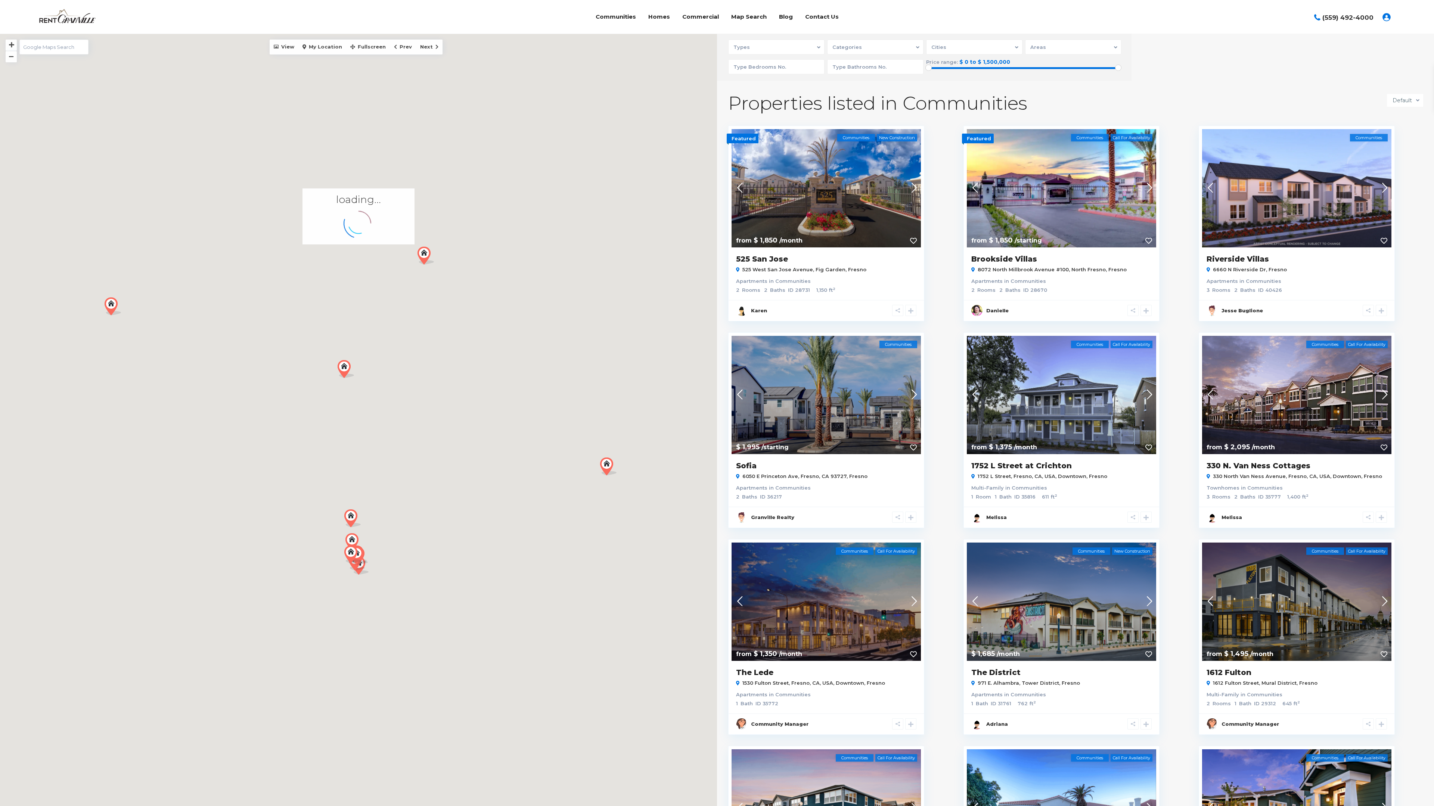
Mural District (1279, 683)
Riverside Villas (1238, 258)
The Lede (754, 672)
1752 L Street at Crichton (1021, 465)
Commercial (700, 16)
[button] (346, 369)
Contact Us (822, 16)
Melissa (996, 517)
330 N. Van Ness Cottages (1258, 465)
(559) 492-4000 (1348, 17)
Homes (659, 16)
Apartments (751, 281)
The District (996, 672)
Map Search (749, 16)
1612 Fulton (1229, 672)
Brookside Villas (1004, 258)
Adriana (997, 724)
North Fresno (1088, 269)
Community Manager (779, 724)
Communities (616, 16)
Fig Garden (830, 269)
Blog (786, 16)
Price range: (942, 62)
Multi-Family (987, 488)
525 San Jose (762, 258)
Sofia (746, 465)
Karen (759, 310)
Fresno (857, 269)
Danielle (997, 310)
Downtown (1072, 476)
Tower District (1040, 683)
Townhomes (1223, 488)
